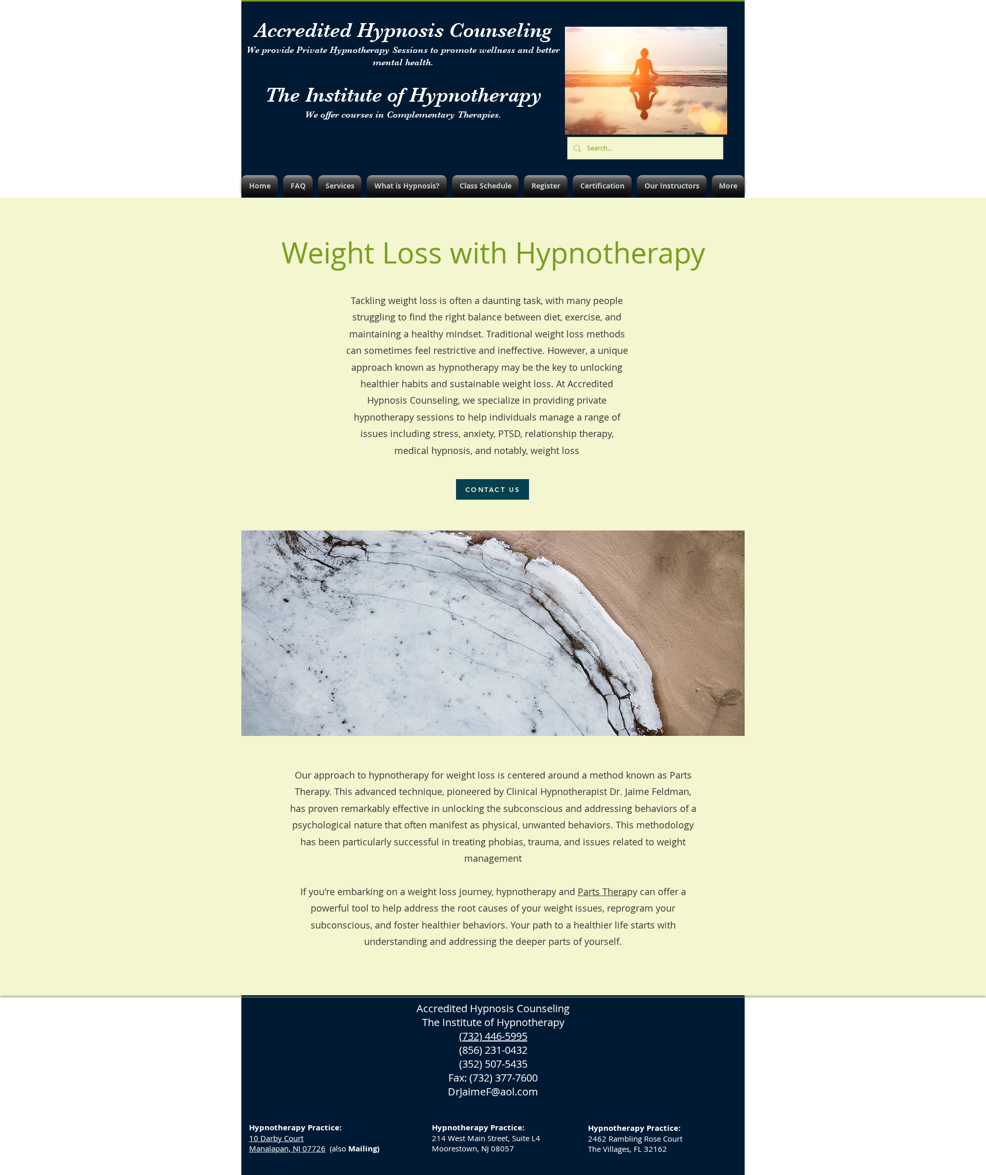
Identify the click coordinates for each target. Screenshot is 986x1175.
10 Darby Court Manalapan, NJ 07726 (287, 1143)
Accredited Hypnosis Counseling (403, 30)
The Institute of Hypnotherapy (403, 95)
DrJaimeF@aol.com (493, 1091)
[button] (339, 186)
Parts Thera (602, 891)
